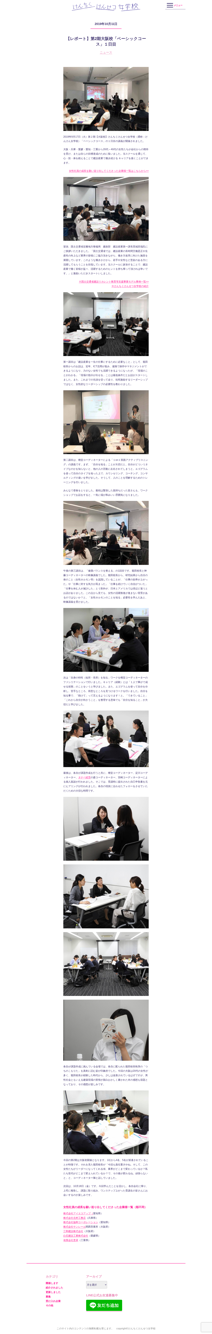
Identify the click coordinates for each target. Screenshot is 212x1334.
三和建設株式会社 (73, 1231)
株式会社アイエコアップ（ (78, 1213)
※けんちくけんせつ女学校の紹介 (130, 286)
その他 (49, 1305)
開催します (52, 1283)
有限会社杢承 (70, 1240)
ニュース (106, 52)
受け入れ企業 (53, 1301)
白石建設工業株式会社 (75, 1235)
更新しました (53, 1292)
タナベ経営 (84, 777)
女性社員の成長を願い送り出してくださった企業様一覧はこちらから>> (109, 171)
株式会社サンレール (74, 1226)
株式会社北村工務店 (74, 1218)
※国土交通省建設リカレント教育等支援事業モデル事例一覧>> (114, 281)
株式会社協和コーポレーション (80, 1222)
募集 (48, 1296)
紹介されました (54, 1287)
